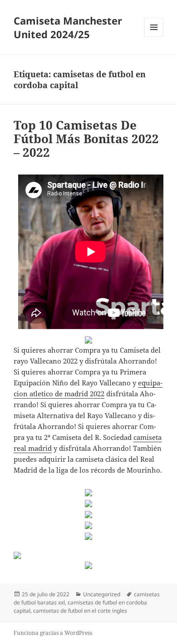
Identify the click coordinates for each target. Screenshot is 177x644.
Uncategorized (101, 594)
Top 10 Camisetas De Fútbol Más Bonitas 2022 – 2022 (86, 138)
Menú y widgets (154, 36)
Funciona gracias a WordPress (53, 633)
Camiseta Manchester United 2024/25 (68, 27)
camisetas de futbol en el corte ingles (80, 610)
